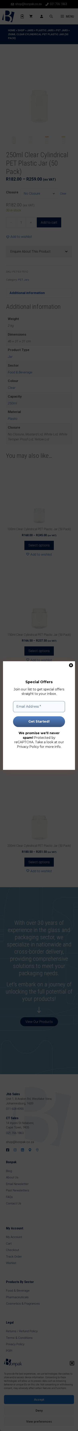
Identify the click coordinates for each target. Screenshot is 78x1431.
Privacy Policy (28, 747)
